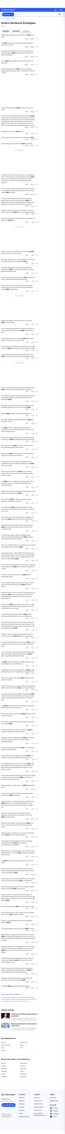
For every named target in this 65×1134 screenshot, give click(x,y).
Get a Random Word (8, 1105)
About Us (36, 1097)
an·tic (2, 1048)
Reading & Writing (24, 1116)
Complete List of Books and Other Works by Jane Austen (24, 1015)
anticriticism (23, 1063)
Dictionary (21, 1097)
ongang (3, 1042)
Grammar (21, 1107)
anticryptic (4, 1071)
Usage (20, 1113)
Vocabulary (22, 1110)
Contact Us (53, 1097)
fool (21, 1048)
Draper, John (23, 1042)
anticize (3, 1050)
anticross (22, 1066)
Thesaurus (22, 1101)
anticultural (23, 1077)
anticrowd (4, 1068)
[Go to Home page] (8, 10)
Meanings (6, 31)
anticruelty (23, 1068)
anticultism (23, 1074)
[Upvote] (28, 39)
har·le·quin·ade (5, 1045)
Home (2, 18)
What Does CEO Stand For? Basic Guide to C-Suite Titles (24, 1024)
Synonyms (16, 31)
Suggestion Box (54, 1101)
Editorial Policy (38, 1104)
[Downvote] (33, 39)
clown (22, 1045)
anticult (3, 1074)
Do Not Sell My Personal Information (40, 1114)
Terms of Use (37, 1110)
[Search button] (60, 14)
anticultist (3, 1077)
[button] (56, 9)
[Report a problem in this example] (37, 39)
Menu (61, 10)
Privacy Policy (38, 1101)
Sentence (8, 18)
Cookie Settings (38, 1107)
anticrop (3, 1066)
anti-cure (3, 1063)
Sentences (7, 14)
